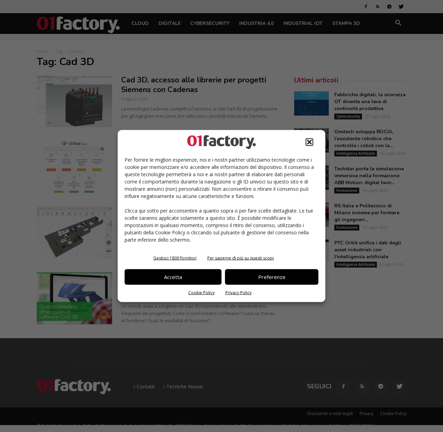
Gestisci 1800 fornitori (175, 258)
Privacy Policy (238, 292)
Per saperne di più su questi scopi (240, 258)
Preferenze (272, 276)
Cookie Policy (201, 292)
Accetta (173, 276)
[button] (309, 141)
